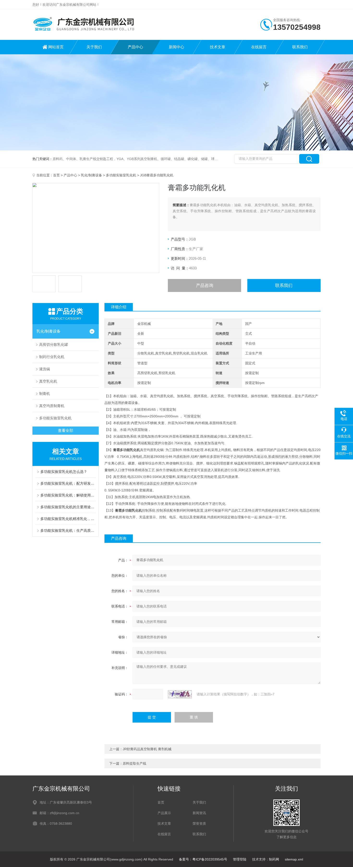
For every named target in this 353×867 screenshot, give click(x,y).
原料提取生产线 (134, 763)
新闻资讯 (199, 813)
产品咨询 (204, 285)
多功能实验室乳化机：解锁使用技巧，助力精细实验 (68, 495)
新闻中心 (176, 47)
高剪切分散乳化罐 (53, 344)
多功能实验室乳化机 (121, 175)
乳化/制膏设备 (91, 175)
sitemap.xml (294, 859)
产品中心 (135, 47)
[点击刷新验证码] (180, 694)
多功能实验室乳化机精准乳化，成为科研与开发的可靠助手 (68, 519)
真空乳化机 (48, 381)
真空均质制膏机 (51, 406)
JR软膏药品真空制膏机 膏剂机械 (147, 749)
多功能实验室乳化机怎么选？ (63, 472)
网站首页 (56, 47)
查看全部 (65, 430)
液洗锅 (44, 369)
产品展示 (164, 813)
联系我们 (300, 47)
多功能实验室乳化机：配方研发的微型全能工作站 (68, 483)
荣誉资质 (199, 823)
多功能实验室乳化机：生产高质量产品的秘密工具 (68, 530)
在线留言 (259, 47)
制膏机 (44, 393)
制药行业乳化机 (51, 357)
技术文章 (217, 47)
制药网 (274, 859)
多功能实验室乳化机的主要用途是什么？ (68, 507)
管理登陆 (239, 859)
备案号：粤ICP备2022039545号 (203, 859)
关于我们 (94, 47)
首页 (56, 175)
